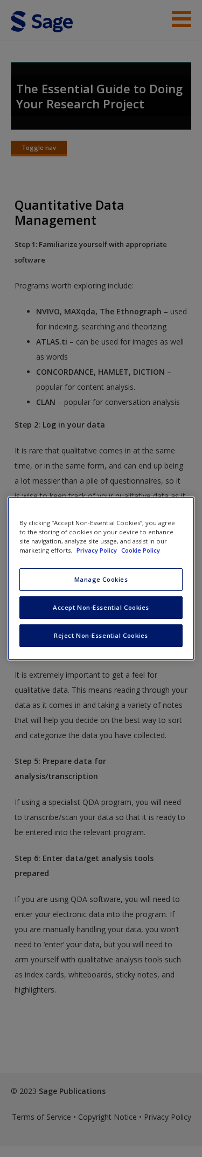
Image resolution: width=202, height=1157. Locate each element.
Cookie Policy (140, 550)
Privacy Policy (97, 550)
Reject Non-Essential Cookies (101, 635)
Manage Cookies (101, 579)
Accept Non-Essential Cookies (101, 607)
